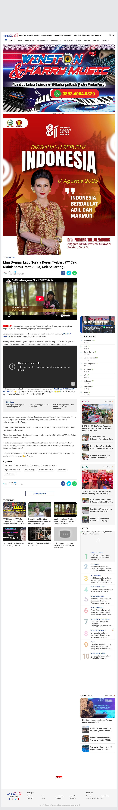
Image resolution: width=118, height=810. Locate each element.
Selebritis (105, 40)
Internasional (46, 35)
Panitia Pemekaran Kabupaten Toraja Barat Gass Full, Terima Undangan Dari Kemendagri (101, 438)
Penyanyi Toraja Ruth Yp (45, 470)
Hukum (36, 35)
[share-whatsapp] (74, 273)
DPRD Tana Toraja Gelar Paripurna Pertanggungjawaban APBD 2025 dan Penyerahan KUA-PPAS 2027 (101, 624)
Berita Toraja (89, 352)
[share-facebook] (63, 273)
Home (5, 257)
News (93, 35)
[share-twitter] (68, 273)
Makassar (88, 381)
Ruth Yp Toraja (61, 470)
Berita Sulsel (68, 40)
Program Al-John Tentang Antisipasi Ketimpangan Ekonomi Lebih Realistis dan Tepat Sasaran (101, 456)
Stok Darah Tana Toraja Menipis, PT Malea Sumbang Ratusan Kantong (96, 492)
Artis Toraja (8, 465)
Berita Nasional (56, 40)
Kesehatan (68, 35)
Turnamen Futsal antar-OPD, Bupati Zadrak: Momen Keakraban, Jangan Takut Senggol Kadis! (101, 601)
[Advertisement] (59, 16)
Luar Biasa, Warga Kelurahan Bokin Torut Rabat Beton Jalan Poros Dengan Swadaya (101, 510)
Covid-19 (22, 35)
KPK (85, 375)
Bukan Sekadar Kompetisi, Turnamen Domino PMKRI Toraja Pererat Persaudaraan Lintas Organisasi (101, 612)
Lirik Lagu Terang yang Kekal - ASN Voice (39, 406)
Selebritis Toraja (9, 474)
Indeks (10, 40)
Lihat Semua (107, 402)
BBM (85, 346)
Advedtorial (88, 341)
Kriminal (77, 35)
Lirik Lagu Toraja (29, 470)
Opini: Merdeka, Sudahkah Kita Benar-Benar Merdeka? (102, 590)
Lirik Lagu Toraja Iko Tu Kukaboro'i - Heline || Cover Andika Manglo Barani (100, 635)
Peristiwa (96, 40)
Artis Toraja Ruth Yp (21, 465)
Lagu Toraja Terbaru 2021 (12, 470)
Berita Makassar (42, 40)
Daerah (30, 35)
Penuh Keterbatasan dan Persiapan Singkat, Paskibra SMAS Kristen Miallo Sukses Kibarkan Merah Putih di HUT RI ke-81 (101, 569)
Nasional (86, 35)
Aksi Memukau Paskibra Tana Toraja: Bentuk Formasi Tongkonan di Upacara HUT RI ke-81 (101, 647)
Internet (78, 40)
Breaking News (89, 364)
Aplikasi (19, 40)
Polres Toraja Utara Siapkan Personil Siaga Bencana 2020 (101, 447)
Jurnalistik (58, 35)
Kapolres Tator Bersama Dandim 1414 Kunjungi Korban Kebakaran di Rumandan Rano (99, 519)
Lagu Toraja (35, 465)
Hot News (87, 369)
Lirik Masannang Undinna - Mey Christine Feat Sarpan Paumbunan (63, 407)
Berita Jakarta (29, 40)
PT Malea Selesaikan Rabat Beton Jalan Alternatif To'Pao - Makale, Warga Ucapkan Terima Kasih (101, 501)
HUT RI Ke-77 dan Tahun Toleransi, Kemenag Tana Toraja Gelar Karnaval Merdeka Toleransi (97, 428)
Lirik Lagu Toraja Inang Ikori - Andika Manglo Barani (15, 406)
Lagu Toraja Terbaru (49, 465)
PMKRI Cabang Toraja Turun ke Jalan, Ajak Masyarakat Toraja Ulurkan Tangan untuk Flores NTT (101, 580)
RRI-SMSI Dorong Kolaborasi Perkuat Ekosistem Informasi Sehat (97, 721)
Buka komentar (41, 493)
